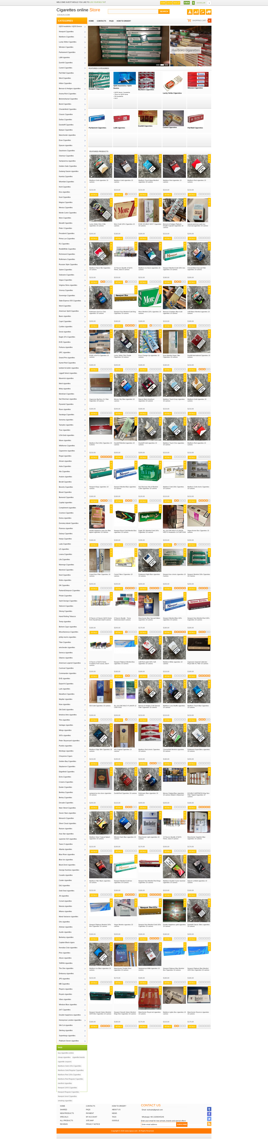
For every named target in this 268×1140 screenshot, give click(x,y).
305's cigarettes (65, 735)
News (114, 1113)
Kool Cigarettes (65, 197)
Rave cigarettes (65, 409)
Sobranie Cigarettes (66, 275)
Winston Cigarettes (66, 47)
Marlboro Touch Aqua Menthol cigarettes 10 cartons (148, 181)
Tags (114, 1117)
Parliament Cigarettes (67, 52)
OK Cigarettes (64, 585)
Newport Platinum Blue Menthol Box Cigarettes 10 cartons (173, 969)
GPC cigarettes (64, 352)
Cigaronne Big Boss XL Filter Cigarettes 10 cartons (99, 400)
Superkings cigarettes (67, 1036)
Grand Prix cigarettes (67, 358)
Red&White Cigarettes (67, 249)
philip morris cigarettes (67, 637)
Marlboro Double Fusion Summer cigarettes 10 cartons (174, 881)
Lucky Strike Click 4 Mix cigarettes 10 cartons (97, 225)
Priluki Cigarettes (65, 596)
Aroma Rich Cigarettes (67, 94)
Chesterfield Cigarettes (67, 109)
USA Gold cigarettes (66, 435)
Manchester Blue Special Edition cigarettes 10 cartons (149, 619)
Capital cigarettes (65, 503)
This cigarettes (64, 720)
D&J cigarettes (64, 886)
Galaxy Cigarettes (65, 534)
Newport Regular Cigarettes (68, 1092)
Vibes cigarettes (65, 999)
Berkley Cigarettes (66, 792)
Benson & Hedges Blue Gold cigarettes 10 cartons (172, 312)
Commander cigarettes (67, 673)
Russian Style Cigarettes (68, 264)
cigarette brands (78, 1057)
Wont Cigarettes (65, 306)
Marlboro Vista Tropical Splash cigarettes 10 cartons (99, 838)
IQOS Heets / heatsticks (122, 92)
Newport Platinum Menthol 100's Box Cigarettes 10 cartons (100, 925)
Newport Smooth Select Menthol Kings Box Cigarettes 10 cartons (125, 1013)
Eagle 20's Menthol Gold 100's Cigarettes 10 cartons (148, 531)
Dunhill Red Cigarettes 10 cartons (125, 793)
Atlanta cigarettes (65, 849)
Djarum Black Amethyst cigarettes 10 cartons (146, 400)
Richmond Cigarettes (67, 254)
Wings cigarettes (65, 730)
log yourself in (97, 2)
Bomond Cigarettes (66, 497)
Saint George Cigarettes (68, 601)
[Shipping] (208, 11)
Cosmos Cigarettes (66, 513)
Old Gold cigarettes (66, 710)
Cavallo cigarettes (66, 875)
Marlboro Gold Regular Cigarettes (71, 1070)
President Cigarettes (66, 233)
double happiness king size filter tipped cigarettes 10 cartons (100, 531)
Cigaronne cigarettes (67, 451)
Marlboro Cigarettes (66, 37)
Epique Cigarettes (66, 130)
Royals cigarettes (65, 994)
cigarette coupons (64, 1062)
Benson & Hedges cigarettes (70, 89)
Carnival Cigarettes (66, 668)
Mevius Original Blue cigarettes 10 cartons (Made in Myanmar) (173, 794)
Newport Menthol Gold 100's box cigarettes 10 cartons (174, 268)
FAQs (88, 1110)
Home (163, 3)
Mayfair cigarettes (65, 699)
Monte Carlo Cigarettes (67, 213)
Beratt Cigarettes (65, 482)
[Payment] (202, 11)
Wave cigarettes (65, 440)
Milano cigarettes (65, 911)
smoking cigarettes (65, 1101)
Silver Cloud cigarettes (67, 823)
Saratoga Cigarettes (66, 415)
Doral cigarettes (65, 332)
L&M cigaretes (64, 57)
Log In (169, 3)
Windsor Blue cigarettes (68, 1005)
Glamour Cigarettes (66, 156)
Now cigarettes (64, 704)
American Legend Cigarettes (70, 663)
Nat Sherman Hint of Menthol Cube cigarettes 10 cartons (148, 487)
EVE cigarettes (64, 679)
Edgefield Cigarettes (66, 772)
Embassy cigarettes (66, 974)
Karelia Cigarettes (66, 177)
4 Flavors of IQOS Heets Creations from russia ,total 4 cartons (99, 663)
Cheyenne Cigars (65, 756)
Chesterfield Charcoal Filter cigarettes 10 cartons (196, 268)
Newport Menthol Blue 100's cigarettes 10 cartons (172, 619)
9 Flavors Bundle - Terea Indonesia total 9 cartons (122, 619)
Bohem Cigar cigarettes (68, 627)
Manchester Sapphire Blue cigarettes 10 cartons (196, 838)
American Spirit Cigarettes (69, 311)
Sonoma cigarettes (66, 420)
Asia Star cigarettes (66, 834)
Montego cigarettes (66, 751)
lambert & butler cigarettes (69, 368)
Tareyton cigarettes (66, 425)
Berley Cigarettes (65, 798)
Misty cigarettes (65, 389)
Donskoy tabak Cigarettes (68, 523)
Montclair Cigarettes (66, 394)
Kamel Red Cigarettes (67, 363)
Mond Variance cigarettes (68, 917)
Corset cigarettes (65, 901)
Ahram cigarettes (65, 461)
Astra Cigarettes (65, 466)
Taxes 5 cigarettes (66, 844)
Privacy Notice (93, 1124)
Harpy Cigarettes (65, 539)
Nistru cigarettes (65, 580)
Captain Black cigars (67, 942)
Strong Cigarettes (65, 611)
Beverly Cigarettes (66, 487)
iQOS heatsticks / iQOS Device (70, 26)
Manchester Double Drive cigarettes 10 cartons (122, 969)
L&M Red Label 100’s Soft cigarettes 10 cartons (147, 662)
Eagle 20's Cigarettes (67, 337)
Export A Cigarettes (66, 684)
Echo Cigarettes (65, 777)
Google (115, 1121)
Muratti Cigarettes (65, 223)
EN (185, 3)
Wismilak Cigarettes (66, 182)
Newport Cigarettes (66, 32)
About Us (116, 1110)
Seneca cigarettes (66, 653)
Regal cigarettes (65, 456)
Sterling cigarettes (66, 1030)
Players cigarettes (65, 989)
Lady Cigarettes (65, 544)
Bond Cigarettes (65, 104)
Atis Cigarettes (64, 472)
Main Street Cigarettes (67, 808)
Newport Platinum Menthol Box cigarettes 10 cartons (124, 662)
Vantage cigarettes (66, 725)
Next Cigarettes (65, 575)
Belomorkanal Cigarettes (68, 99)
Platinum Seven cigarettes (69, 1041)
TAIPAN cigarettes (65, 963)
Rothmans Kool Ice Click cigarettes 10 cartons (97, 312)
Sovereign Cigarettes (67, 296)
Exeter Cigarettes (65, 787)
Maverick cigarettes (66, 378)
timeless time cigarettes (68, 715)
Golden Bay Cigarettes (67, 761)
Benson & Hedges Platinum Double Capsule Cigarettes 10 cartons (173, 225)
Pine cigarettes (64, 953)
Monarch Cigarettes (66, 818)
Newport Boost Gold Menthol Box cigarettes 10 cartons (125, 531)
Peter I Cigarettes (65, 228)
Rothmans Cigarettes (67, 259)
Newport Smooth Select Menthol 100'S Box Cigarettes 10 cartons (100, 1013)
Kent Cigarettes (65, 187)
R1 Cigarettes (64, 244)
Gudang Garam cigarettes (68, 171)
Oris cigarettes (64, 922)
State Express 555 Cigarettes (70, 301)
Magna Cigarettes (65, 202)
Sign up (176, 3)
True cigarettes (64, 430)
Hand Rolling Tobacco (67, 616)
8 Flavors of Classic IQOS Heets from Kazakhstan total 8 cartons (100, 619)
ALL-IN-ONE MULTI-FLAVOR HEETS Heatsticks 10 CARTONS (174, 531)
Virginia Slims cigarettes (68, 285)
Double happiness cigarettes (70, 1015)
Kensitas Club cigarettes (68, 948)
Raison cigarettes (65, 829)
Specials (64, 1117)
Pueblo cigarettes (65, 746)
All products (66, 1121)
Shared (63, 1110)
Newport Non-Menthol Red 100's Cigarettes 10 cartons (198, 619)
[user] (190, 11)
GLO (116, 98)
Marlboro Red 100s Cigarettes (69, 1075)
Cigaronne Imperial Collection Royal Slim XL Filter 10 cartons (197, 662)
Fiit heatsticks (118, 96)
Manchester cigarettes (67, 135)
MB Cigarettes (64, 984)
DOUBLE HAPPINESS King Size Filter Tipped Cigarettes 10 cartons (198, 794)
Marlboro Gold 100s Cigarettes (69, 1066)
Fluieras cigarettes (66, 528)
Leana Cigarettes (65, 554)
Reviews (64, 1124)
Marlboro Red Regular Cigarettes (70, 1079)
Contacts (90, 1106)
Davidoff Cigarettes (66, 125)
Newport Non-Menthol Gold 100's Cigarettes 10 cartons (149, 925)
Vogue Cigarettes (65, 280)
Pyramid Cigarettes (66, 404)
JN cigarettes (64, 896)
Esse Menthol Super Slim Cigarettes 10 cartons (171, 356)
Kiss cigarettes (64, 192)
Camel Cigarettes (65, 68)
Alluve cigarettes (65, 958)
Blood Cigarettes (65, 492)
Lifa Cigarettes (64, 559)
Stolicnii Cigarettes (66, 606)
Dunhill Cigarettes (66, 63)
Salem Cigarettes (65, 270)
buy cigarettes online (66, 1053)
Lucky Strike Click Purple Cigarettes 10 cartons (122, 356)
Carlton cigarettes (65, 327)
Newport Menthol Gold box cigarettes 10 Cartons (123, 881)
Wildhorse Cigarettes (67, 446)
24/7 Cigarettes (64, 1010)
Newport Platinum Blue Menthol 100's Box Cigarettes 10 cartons (198, 969)
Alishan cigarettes (65, 927)
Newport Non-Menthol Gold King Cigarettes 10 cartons (125, 312)
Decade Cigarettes (66, 803)
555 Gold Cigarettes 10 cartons (100, 706)
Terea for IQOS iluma (121, 94)
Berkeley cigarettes (66, 937)
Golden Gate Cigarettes (68, 166)
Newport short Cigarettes (67, 1096)
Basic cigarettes (65, 316)
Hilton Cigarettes (65, 83)
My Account (91, 1117)
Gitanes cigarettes (66, 658)
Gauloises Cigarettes (67, 151)
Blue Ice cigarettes (66, 860)
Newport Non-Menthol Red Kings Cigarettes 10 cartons (149, 881)
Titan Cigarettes (65, 642)
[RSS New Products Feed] (209, 1124)
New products (67, 1113)
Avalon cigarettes (65, 477)
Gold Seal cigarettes (66, 891)
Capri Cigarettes (65, 321)
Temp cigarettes (65, 622)
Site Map (90, 1121)
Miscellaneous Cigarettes (68, 632)
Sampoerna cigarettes (67, 161)
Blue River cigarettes (67, 854)
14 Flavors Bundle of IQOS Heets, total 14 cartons (172, 838)
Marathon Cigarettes (66, 694)
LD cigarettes (64, 549)
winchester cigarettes (67, 647)
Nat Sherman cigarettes (68, 399)
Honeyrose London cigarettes (70, 1020)
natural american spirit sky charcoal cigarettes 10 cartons (197, 225)
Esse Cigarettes (65, 140)
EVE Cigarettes (64, 342)
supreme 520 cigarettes (68, 839)
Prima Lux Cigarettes (67, 239)
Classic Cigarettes (66, 114)
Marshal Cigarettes (66, 570)
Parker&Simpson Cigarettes (69, 591)
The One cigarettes (66, 968)
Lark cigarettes (64, 689)
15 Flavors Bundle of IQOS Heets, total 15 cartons (123, 268)
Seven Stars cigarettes (67, 813)
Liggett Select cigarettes (68, 373)
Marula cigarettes (65, 906)
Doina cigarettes (65, 518)
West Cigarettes (65, 78)
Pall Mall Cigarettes (66, 73)
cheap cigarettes (64, 1057)
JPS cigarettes (64, 979)
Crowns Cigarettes (66, 782)
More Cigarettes (65, 218)
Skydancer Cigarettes (67, 767)
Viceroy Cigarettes (66, 290)
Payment (90, 1113)
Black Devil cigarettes (67, 865)
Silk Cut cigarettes (66, 1025)
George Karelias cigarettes (69, 870)
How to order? (119, 1106)
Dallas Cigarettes (65, 120)
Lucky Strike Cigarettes (67, 42)
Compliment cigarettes (67, 508)
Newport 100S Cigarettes (67, 1088)
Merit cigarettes (64, 384)
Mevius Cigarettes (66, 208)
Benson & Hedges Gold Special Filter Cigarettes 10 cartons (149, 706)
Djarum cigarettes (65, 145)
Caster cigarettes (65, 880)
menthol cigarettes (65, 1083)
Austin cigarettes (65, 932)
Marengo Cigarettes (66, 565)
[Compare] (196, 11)
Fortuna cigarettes (66, 347)
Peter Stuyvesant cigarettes (69, 741)
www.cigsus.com (131, 1131)
